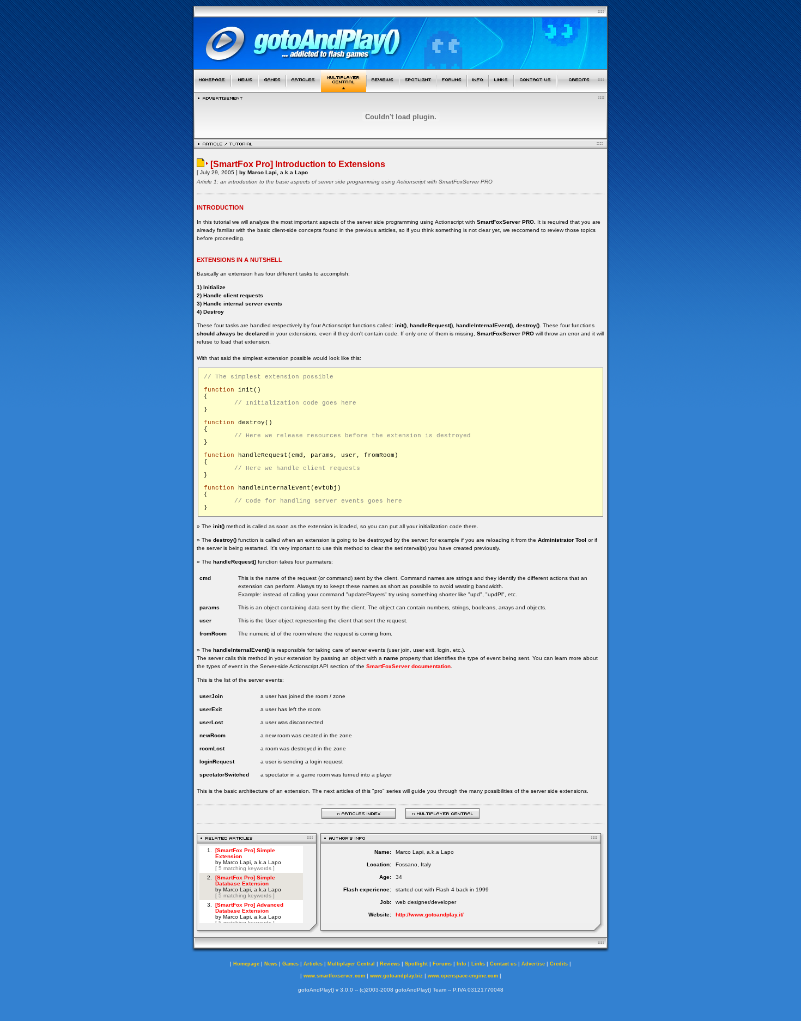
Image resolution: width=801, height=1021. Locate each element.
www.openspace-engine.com (463, 976)
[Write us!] (535, 89)
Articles (313, 964)
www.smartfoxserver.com (334, 976)
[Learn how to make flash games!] (303, 89)
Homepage (246, 964)
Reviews (390, 964)
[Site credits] (582, 89)
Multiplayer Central (351, 964)
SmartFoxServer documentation (408, 666)
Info (461, 964)
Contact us (503, 964)
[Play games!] (272, 89)
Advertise (533, 964)
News (270, 964)
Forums (442, 964)
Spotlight (416, 964)
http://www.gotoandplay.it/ (430, 915)
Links (478, 964)
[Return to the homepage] (212, 89)
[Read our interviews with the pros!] (418, 89)
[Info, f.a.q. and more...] (478, 89)
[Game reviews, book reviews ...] (383, 89)
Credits (559, 964)
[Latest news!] (245, 89)
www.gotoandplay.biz (396, 976)
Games (290, 964)
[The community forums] (451, 89)
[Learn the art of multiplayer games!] (343, 89)
